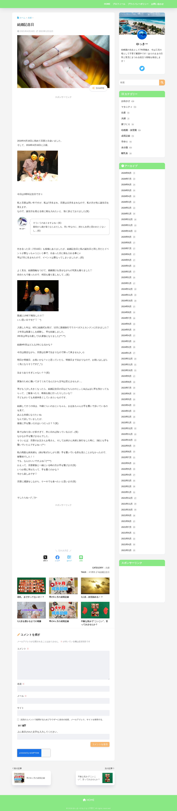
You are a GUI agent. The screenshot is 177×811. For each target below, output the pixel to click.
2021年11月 (128, 504)
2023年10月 (128, 370)
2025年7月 (128, 248)
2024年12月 (128, 289)
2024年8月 (128, 312)
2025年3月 (128, 271)
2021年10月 (128, 509)
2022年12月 (128, 428)
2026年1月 (128, 213)
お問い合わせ (157, 4)
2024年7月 (128, 318)
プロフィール (119, 4)
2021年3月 (128, 550)
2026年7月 (128, 179)
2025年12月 (128, 219)
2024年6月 (128, 324)
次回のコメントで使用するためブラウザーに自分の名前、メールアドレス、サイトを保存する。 (62, 719)
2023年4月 (128, 405)
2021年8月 (128, 521)
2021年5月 (128, 538)
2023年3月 (128, 411)
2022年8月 (128, 451)
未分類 (126, 147)
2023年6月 (128, 393)
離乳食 (126, 153)
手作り (126, 141)
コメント (23, 649)
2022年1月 (128, 492)
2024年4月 (128, 335)
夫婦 (107, 567)
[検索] (162, 82)
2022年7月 (128, 457)
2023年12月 (128, 358)
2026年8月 (128, 173)
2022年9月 (128, 446)
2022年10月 (128, 440)
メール (22, 696)
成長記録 (127, 136)
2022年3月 (128, 480)
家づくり (127, 124)
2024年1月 (128, 353)
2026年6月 (128, 184)
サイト (20, 708)
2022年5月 (128, 469)
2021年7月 (128, 527)
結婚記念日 (104, 572)
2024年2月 (128, 347)
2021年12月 (128, 498)
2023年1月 (128, 422)
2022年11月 (128, 434)
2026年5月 (128, 190)
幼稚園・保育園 (131, 130)
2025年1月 (128, 283)
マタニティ (128, 107)
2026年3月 (128, 202)
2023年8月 (128, 382)
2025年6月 (128, 254)
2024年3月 (128, 341)
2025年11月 (128, 225)
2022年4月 (128, 475)
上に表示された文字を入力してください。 (38, 732)
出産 (125, 112)
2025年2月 (128, 277)
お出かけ (127, 101)
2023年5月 (128, 399)
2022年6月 (128, 463)
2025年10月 (128, 231)
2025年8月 (128, 242)
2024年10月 (128, 300)
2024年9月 (128, 306)
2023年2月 (128, 416)
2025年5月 (128, 260)
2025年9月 (128, 237)
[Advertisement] (63, 118)
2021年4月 (128, 544)
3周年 (92, 572)
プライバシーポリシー (138, 4)
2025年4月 (128, 266)
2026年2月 (128, 208)
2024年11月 (128, 295)
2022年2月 (128, 486)
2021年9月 (128, 515)
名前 (20, 684)
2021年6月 (128, 533)
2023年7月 (128, 388)
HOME (107, 4)
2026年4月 (128, 196)
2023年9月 (128, 376)
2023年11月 (128, 364)
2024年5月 (128, 330)
